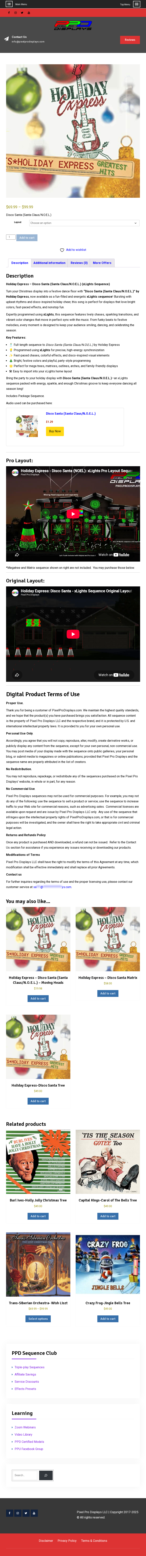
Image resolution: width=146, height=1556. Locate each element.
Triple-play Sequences (29, 1367)
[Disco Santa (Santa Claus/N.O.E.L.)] (27, 427)
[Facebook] (9, 1513)
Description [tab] (19, 263)
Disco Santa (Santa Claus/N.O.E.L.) (71, 414)
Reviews (130, 40)
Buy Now (55, 431)
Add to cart (26, 238)
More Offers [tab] (102, 263)
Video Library (23, 1434)
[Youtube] (34, 1513)
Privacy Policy (67, 1541)
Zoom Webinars (25, 1427)
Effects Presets (25, 1389)
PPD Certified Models (29, 1442)
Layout (17, 222)
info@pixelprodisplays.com (28, 42)
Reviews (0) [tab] (79, 263)
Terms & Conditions (94, 1541)
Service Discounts (27, 1381)
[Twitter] (26, 1513)
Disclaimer (46, 1541)
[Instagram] (17, 1513)
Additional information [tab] (49, 263)
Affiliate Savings (25, 1374)
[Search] (46, 1475)
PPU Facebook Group (29, 1449)
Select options (38, 1319)
